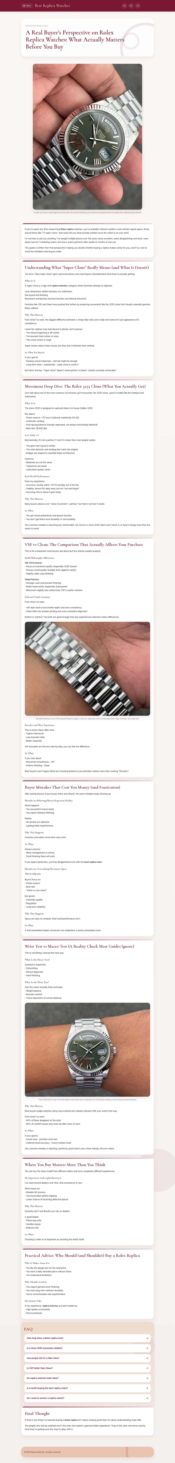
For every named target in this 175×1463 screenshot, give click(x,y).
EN (124, 6)
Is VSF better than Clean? (40, 1368)
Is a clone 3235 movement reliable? (45, 1348)
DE (138, 6)
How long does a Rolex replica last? (45, 1338)
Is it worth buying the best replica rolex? (47, 1388)
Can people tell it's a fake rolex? (43, 1358)
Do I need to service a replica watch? (45, 1398)
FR (131, 6)
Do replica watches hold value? (43, 1378)
